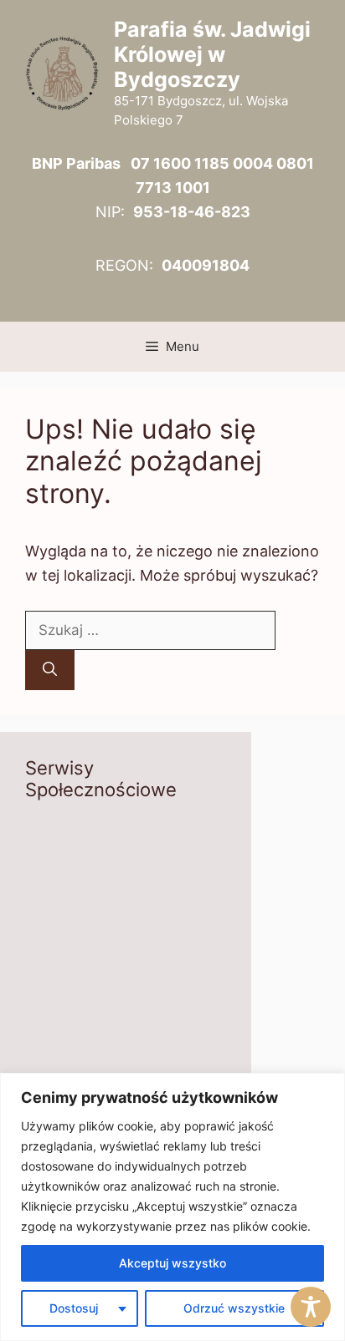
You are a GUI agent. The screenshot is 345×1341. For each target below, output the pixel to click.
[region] (172, 1207)
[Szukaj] (50, 670)
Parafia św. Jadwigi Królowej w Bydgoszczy (212, 54)
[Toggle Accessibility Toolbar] (310, 1306)
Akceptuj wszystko (172, 1263)
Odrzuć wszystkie (234, 1308)
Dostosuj (73, 1308)
